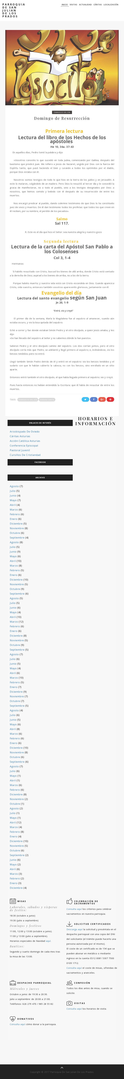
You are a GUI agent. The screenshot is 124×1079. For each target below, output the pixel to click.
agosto (14, 486)
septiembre (17, 537)
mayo (13, 500)
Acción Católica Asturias (25, 441)
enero (13, 519)
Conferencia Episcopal (24, 445)
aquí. (48, 941)
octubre (15, 533)
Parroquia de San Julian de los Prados (13, 10)
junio (13, 495)
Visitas (73, 4)
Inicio (65, 4)
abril (13, 505)
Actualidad (85, 4)
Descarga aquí (75, 929)
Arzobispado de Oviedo (25, 431)
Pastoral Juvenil (20, 450)
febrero (15, 514)
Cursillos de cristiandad (25, 455)
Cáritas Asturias (20, 436)
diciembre (16, 523)
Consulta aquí (74, 909)
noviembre (17, 528)
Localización (111, 4)
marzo (14, 509)
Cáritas (98, 4)
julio (13, 491)
